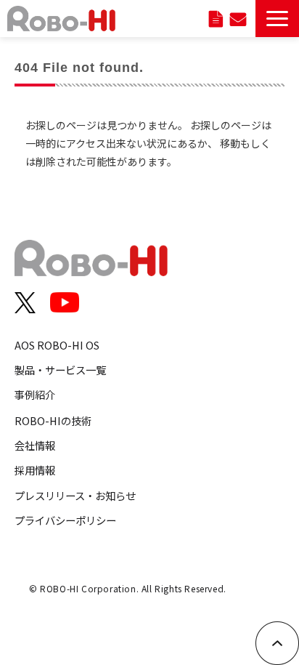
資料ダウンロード (215, 18)
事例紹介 (35, 394)
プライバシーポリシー (65, 520)
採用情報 (35, 469)
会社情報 (35, 445)
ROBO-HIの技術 (53, 420)
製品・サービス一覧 (60, 369)
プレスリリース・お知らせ (75, 495)
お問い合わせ (238, 18)
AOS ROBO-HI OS (57, 344)
